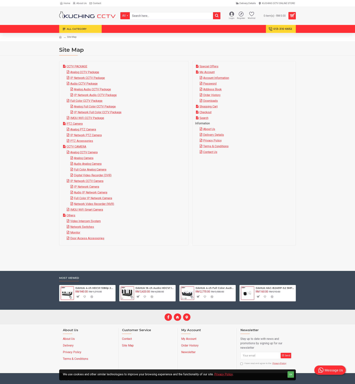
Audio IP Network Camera (90, 192)
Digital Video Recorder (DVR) (92, 175)
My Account (207, 72)
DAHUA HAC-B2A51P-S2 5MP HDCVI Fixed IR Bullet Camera (275, 287)
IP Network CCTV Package (87, 78)
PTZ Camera (75, 123)
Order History (212, 95)
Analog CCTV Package (84, 72)
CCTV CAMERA (76, 146)
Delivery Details (213, 135)
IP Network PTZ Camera (86, 135)
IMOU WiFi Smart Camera (86, 209)
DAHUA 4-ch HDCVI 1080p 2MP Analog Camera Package (94, 287)
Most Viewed (69, 278)
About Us (209, 129)
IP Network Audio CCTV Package (95, 95)
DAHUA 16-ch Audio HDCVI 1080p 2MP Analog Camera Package (155, 287)
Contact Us (210, 152)
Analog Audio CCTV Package (92, 89)
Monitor (75, 232)
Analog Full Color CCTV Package (95, 106)
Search (204, 118)
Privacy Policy (212, 140)
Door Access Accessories (87, 238)
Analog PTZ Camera (83, 129)
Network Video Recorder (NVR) (94, 204)
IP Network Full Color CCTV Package (97, 112)
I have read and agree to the (265, 363)
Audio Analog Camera (88, 164)
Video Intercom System (85, 221)
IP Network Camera (86, 186)
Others (71, 215)
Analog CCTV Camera (84, 152)
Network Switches (82, 227)
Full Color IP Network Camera (93, 198)
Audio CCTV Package (84, 83)
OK (290, 374)
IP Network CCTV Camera (86, 181)
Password (210, 83)
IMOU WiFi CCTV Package (87, 118)
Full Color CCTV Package (86, 101)
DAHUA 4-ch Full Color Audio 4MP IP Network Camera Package (215, 287)
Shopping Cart (209, 106)
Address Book (212, 89)
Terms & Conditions (216, 146)
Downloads (210, 101)
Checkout (206, 112)
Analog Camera (83, 158)
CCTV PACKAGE (77, 66)
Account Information (216, 78)
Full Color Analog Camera (90, 169)
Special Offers (209, 66)
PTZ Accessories (81, 141)
